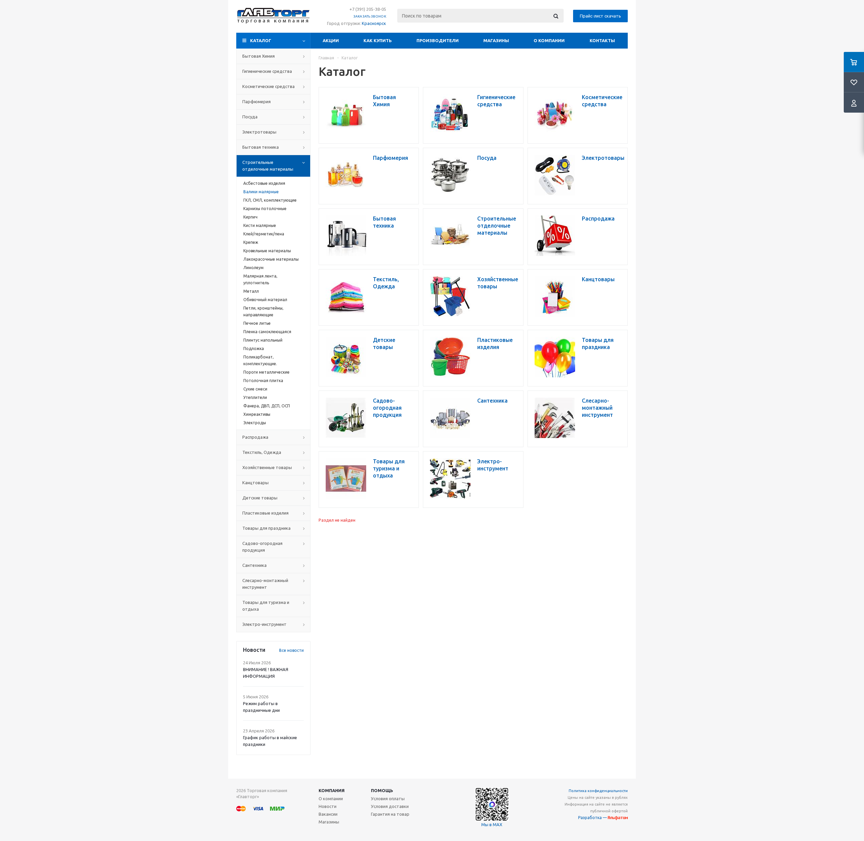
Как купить (377, 40)
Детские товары (259, 497)
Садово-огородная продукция (262, 546)
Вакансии (328, 814)
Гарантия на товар (390, 814)
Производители (437, 40)
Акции (331, 40)
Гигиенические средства (267, 71)
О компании (549, 40)
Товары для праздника (266, 528)
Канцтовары (255, 482)
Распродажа (255, 437)
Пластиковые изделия (265, 513)
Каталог (260, 40)
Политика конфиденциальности (598, 791)
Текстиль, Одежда (261, 452)
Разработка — (593, 817)
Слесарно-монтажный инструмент (265, 583)
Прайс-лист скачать (600, 15)
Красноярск (374, 23)
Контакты (602, 40)
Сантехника (254, 565)
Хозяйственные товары (267, 467)
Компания (332, 790)
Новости (327, 806)
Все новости (291, 650)
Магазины (496, 40)
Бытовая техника (260, 147)
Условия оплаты (388, 798)
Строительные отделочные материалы (267, 165)
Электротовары (259, 131)
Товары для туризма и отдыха (265, 605)
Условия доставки (390, 806)
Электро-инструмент (264, 624)
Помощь (382, 790)
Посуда (250, 116)
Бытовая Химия (258, 56)
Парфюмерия (256, 101)
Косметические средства (268, 86)
